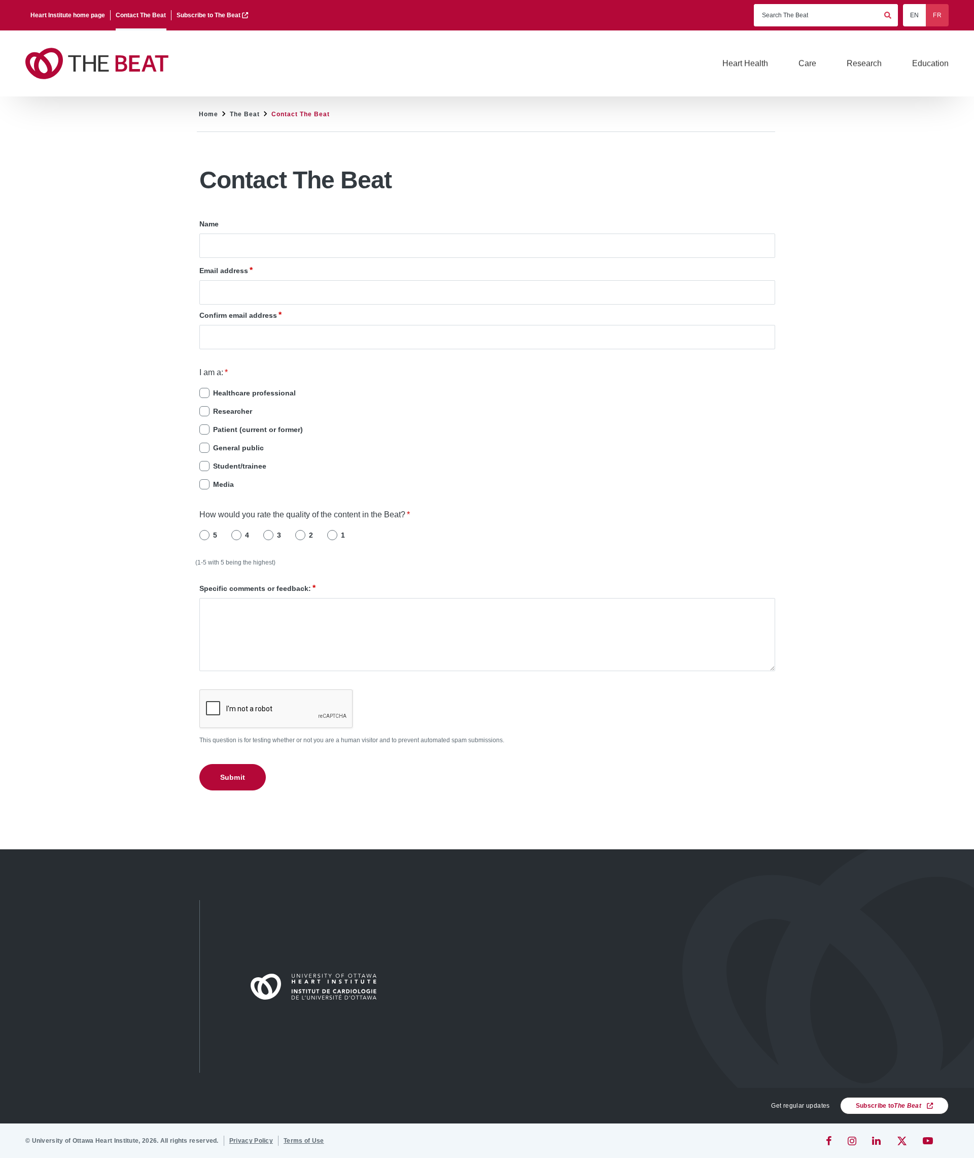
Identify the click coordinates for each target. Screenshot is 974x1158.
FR (937, 15)
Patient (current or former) (258, 429)
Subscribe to (888, 1105)
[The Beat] (101, 64)
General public (238, 448)
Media (223, 484)
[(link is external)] (829, 1141)
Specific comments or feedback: (255, 588)
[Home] (318, 986)
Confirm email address (238, 315)
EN (914, 15)
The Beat (245, 114)
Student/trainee (239, 466)
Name (209, 224)
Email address (223, 271)
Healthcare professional (254, 393)
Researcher (232, 411)
